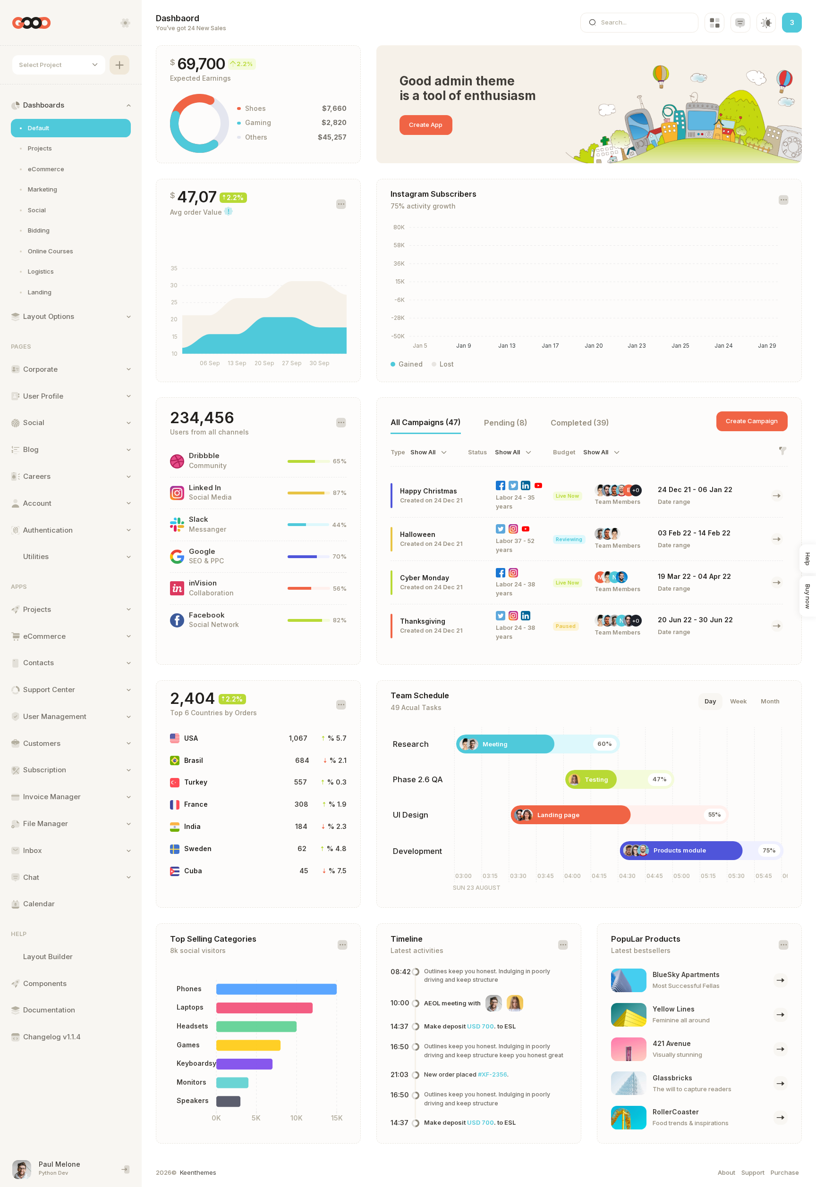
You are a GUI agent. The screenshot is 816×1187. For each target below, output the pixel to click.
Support (753, 1172)
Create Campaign (752, 421)
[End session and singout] (126, 1169)
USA (191, 738)
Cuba (193, 871)
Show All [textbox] (422, 452)
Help (808, 559)
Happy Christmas (428, 491)
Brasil (193, 760)
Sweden (198, 848)
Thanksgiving (422, 621)
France (196, 804)
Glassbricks (672, 1078)
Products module (680, 850)
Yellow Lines (674, 1009)
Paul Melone (59, 1164)
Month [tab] (770, 701)
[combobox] (58, 65)
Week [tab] (738, 701)
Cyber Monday (424, 578)
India (192, 826)
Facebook (207, 615)
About (726, 1172)
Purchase (785, 1172)
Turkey (195, 782)
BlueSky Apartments (686, 974)
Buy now (808, 596)
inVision (203, 583)
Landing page (558, 815)
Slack (198, 519)
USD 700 (480, 1026)
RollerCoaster (676, 1112)
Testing (596, 779)
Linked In (205, 488)
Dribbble (204, 455)
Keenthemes (198, 1172)
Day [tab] (710, 701)
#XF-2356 (492, 1074)
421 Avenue (672, 1043)
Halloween (417, 534)
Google (202, 551)
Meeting (495, 744)
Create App (425, 124)
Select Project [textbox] (40, 64)
